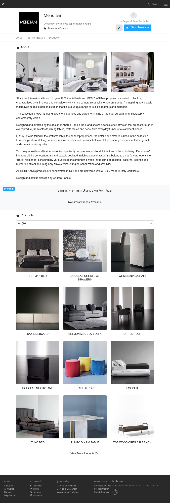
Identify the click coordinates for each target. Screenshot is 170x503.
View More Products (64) (84, 453)
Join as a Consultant (67, 488)
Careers (8, 491)
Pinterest (36, 491)
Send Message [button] (137, 27)
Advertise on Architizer (68, 491)
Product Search (101, 488)
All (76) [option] (22, 223)
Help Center (9, 495)
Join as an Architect (67, 485)
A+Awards (9, 488)
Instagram (37, 495)
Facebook (37, 485)
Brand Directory (101, 491)
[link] (37, 256)
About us (8, 485)
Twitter (35, 488)
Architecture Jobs (102, 485)
